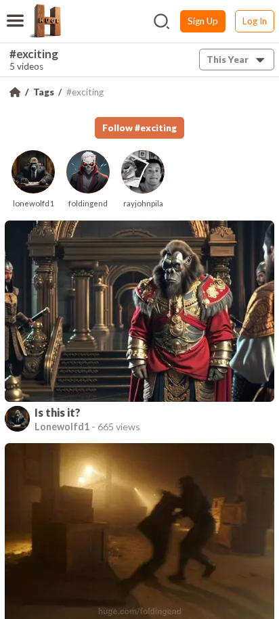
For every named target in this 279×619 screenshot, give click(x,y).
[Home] (14, 92)
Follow (139, 127)
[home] (45, 21)
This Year (228, 59)
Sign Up (203, 21)
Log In (254, 21)
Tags (43, 92)
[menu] (15, 12)
